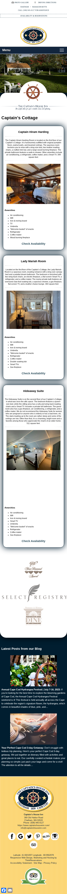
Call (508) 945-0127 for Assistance (33, 10)
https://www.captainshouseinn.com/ (34, 825)
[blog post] (33, 670)
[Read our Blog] (46, 836)
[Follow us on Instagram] (55, 836)
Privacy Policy (50, 863)
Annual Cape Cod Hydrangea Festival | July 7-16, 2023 (30, 689)
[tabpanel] (33, 184)
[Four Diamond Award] (33, 580)
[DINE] (33, 626)
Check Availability (33, 243)
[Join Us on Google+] (20, 836)
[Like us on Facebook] (12, 836)
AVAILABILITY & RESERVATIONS (33, 16)
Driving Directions (47, 2)
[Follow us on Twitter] (29, 836)
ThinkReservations (33, 860)
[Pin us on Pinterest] (37, 836)
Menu (6, 50)
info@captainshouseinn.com (33, 828)
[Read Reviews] (33, 844)
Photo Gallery (22, 2)
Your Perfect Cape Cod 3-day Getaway (22, 747)
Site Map (38, 863)
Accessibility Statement (21, 863)
